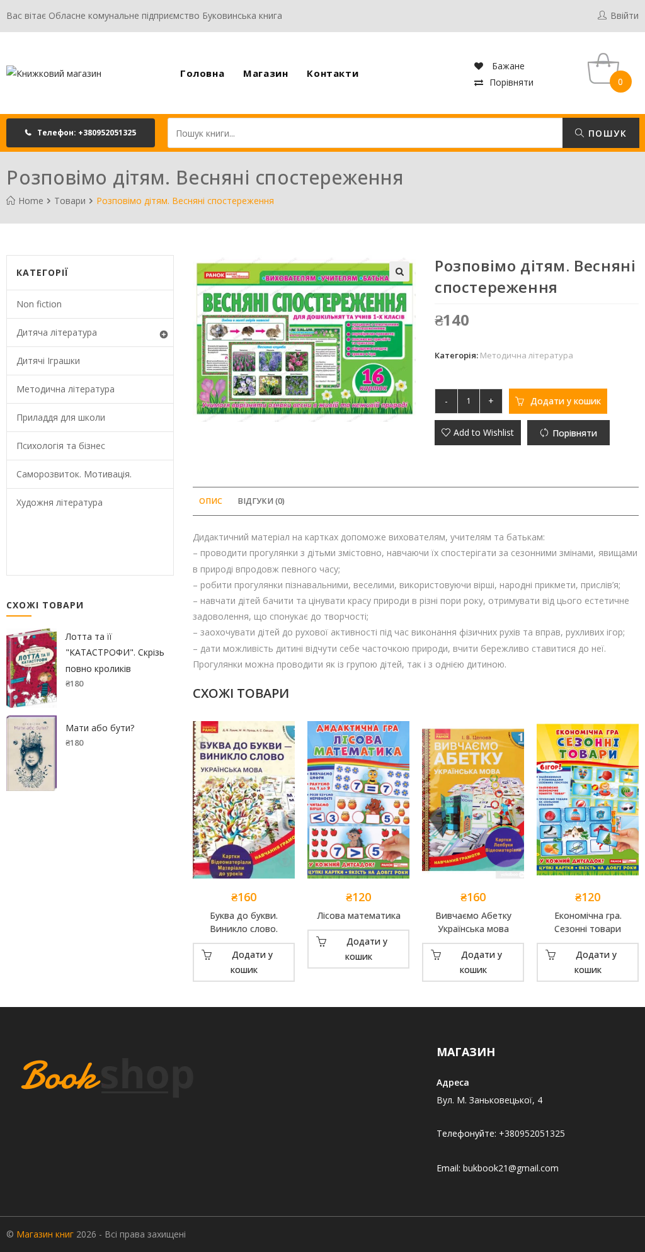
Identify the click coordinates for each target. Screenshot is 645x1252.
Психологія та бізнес (60, 446)
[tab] (211, 501)
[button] (80, 132)
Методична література (526, 355)
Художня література (59, 502)
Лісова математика (359, 915)
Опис (210, 501)
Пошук (606, 133)
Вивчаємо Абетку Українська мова (473, 922)
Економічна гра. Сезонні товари (588, 922)
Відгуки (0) (261, 501)
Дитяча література (56, 332)
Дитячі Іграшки (48, 361)
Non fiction (39, 304)
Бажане (507, 66)
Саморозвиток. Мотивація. (74, 474)
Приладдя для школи (60, 417)
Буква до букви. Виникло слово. (244, 922)
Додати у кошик (565, 401)
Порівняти (511, 82)
